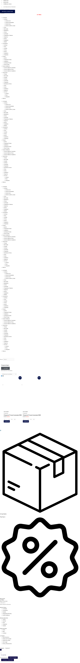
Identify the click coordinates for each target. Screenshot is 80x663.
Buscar (1, 359)
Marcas (4, 98)
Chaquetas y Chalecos (8, 35)
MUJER (5, 41)
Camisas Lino (8, 20)
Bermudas (6, 29)
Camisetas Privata (7, 62)
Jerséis (5, 38)
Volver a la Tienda (13, 657)
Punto (5, 87)
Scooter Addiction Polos (9, 69)
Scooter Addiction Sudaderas (10, 71)
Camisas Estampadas (9, 22)
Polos (5, 27)
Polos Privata (6, 64)
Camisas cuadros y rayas (10, 25)
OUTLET (5, 92)
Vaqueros (6, 37)
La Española (5, 43)
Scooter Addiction (6, 66)
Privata (4, 56)
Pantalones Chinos (8, 83)
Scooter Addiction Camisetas (9, 67)
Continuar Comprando (7, 660)
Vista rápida (6, 411)
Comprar (6, 421)
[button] (40, 357)
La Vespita (5, 17)
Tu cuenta (2, 13)
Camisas (5, 19)
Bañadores (6, 30)
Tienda (5, 74)
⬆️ (0, 430)
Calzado (5, 48)
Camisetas (6, 33)
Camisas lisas (8, 24)
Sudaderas (6, 40)
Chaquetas (6, 54)
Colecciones (5, 72)
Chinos (5, 32)
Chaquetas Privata (7, 59)
